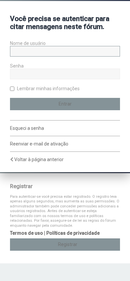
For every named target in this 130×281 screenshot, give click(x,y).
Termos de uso (26, 233)
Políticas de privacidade (73, 233)
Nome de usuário (28, 43)
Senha (17, 66)
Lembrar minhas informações (48, 88)
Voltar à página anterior (39, 159)
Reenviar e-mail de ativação (39, 143)
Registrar (67, 244)
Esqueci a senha (27, 128)
